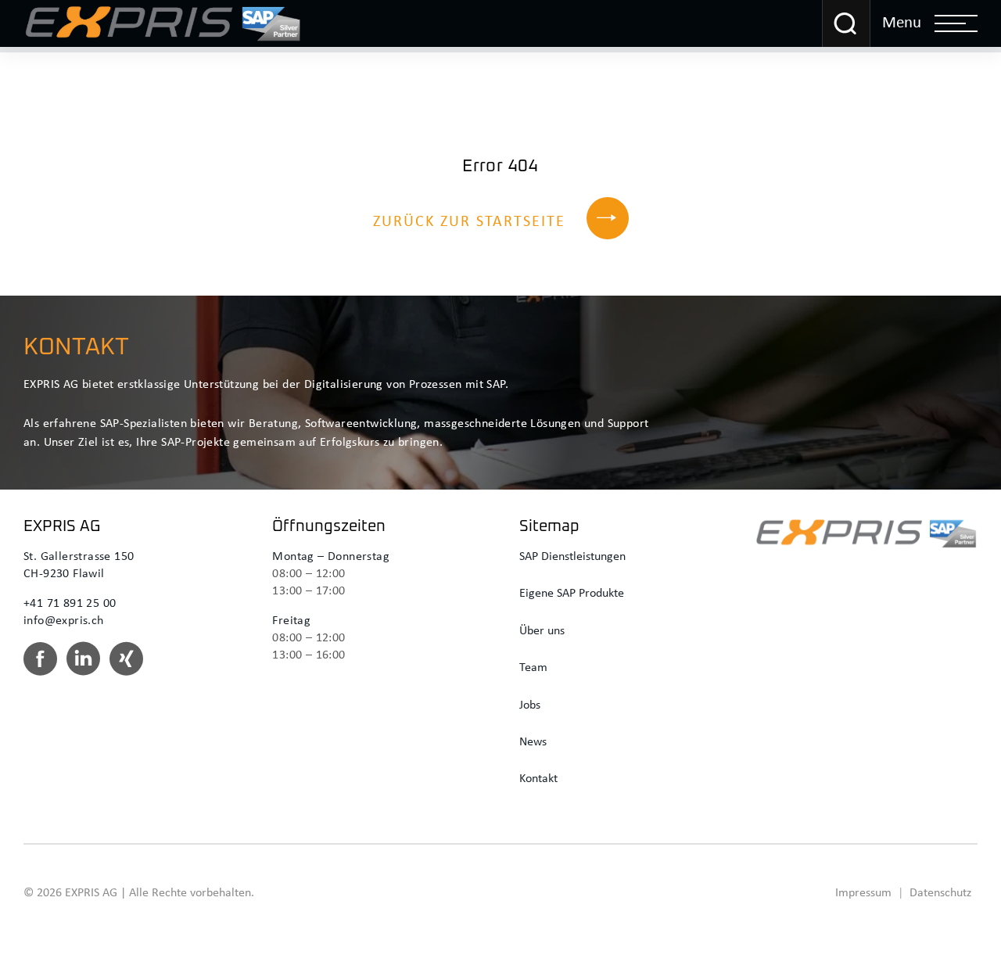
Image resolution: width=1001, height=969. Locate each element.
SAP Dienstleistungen (572, 557)
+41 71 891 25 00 (69, 604)
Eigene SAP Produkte (571, 593)
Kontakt (538, 779)
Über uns (542, 631)
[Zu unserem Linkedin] (83, 665)
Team (533, 668)
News (533, 742)
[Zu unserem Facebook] (40, 665)
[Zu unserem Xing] (126, 665)
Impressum (863, 893)
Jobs (529, 705)
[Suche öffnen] (846, 23)
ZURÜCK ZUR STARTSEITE (469, 222)
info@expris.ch (63, 621)
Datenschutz (940, 893)
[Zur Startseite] (162, 23)
